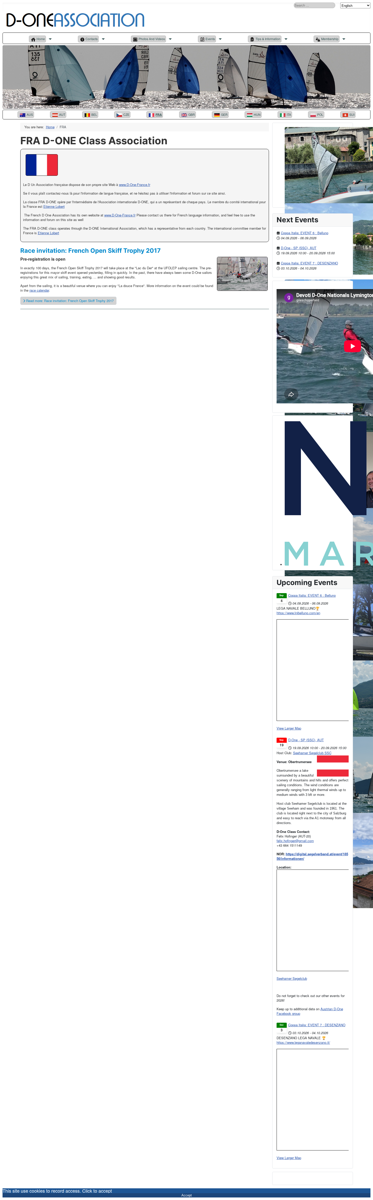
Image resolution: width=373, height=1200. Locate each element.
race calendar (39, 290)
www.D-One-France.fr (119, 215)
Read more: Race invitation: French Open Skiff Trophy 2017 (69, 300)
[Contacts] (102, 39)
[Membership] (343, 39)
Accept (186, 1195)
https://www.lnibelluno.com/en (298, 612)
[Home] (49, 39)
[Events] (219, 39)
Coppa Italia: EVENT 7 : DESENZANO (309, 263)
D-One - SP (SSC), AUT (298, 247)
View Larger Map (289, 728)
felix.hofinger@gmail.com (295, 840)
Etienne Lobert (54, 206)
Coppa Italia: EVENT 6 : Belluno (304, 232)
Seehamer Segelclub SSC (312, 752)
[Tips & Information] (285, 39)
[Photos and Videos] (169, 39)
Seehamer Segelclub (292, 978)
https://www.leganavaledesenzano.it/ (303, 1042)
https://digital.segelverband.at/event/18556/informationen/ (312, 856)
